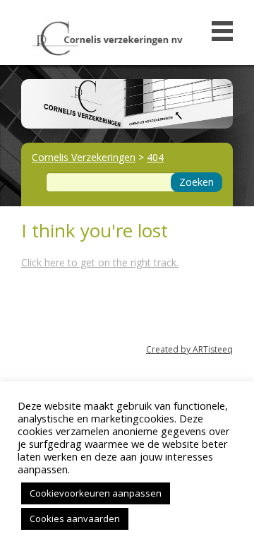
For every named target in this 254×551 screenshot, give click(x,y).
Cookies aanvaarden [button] (75, 518)
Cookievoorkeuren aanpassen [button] (96, 493)
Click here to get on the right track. (100, 262)
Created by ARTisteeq (189, 349)
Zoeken (196, 182)
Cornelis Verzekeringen (83, 157)
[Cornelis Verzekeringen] (107, 35)
